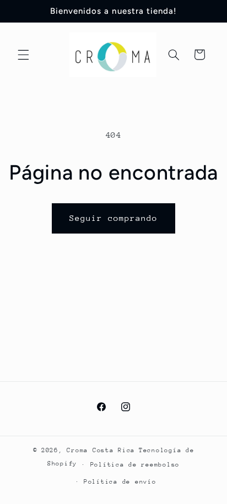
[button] (23, 54)
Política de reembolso (135, 464)
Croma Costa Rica (101, 450)
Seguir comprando (113, 218)
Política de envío (120, 481)
